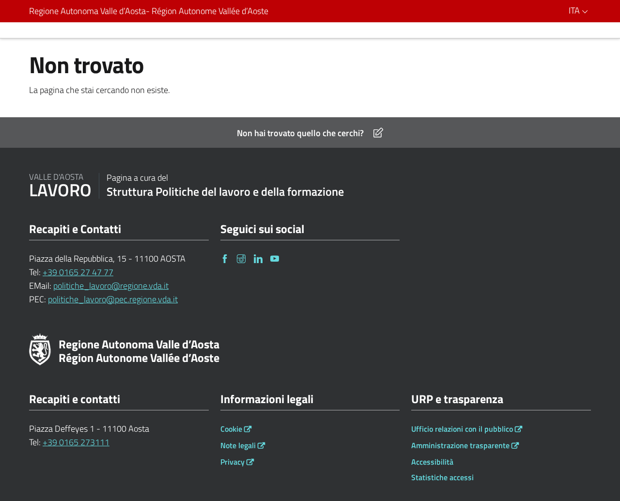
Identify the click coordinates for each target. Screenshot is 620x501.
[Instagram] (242, 258)
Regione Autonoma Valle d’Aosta (148, 10)
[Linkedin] (259, 258)
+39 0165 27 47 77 (78, 272)
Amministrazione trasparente (460, 445)
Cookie (231, 429)
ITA (575, 10)
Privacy (232, 462)
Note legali (238, 445)
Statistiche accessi (442, 477)
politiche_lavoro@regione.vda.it (111, 285)
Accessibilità (432, 462)
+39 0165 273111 (76, 442)
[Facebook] (225, 258)
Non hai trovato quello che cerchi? (300, 133)
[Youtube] (275, 258)
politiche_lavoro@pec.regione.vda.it (113, 299)
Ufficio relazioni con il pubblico (462, 429)
